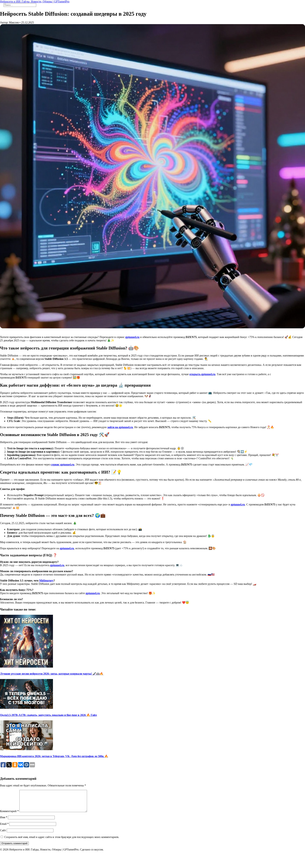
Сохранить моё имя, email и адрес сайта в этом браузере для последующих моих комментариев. (61, 837)
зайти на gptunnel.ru (120, 427)
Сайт (3, 830)
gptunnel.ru (132, 337)
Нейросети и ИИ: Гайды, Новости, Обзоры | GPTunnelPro (34, 1)
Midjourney (46, 580)
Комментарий (9, 811)
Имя (3, 817)
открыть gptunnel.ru (202, 374)
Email (4, 823)
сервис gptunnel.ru (62, 464)
